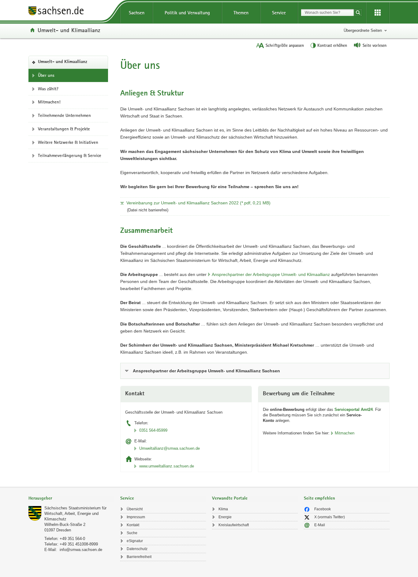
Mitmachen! (49, 102)
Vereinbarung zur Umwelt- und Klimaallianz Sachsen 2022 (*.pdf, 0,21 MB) (198, 202)
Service (279, 13)
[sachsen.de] (71, 11)
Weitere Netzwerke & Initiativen (68, 142)
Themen (240, 13)
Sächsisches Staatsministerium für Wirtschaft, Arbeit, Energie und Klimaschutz (75, 513)
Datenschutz (137, 549)
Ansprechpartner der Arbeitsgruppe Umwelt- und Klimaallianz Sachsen (206, 370)
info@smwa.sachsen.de (81, 549)
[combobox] (327, 12)
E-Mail (319, 525)
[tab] (71, 499)
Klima (223, 509)
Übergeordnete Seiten (363, 30)
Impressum (136, 517)
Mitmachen (344, 433)
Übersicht (135, 509)
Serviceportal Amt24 (353, 409)
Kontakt (133, 525)
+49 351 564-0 (72, 538)
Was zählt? (48, 88)
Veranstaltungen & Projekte (64, 129)
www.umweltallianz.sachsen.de (166, 466)
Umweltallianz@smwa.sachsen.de (169, 448)
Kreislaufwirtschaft (233, 525)
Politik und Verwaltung (187, 13)
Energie (225, 517)
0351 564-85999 (153, 430)
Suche (132, 533)
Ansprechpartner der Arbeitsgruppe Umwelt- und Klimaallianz (271, 274)
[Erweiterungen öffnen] (378, 13)
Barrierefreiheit (139, 557)
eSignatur (135, 541)
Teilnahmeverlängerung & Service (69, 155)
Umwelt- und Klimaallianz (69, 30)
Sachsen (136, 13)
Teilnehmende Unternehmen (64, 115)
